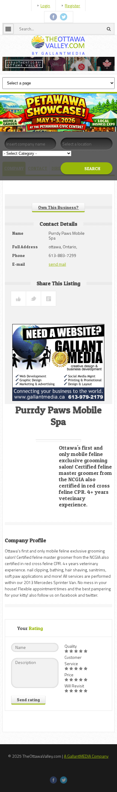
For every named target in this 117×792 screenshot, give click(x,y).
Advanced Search (82, 183)
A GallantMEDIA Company (86, 756)
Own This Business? (58, 207)
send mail (57, 264)
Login (45, 5)
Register (72, 5)
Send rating (28, 699)
